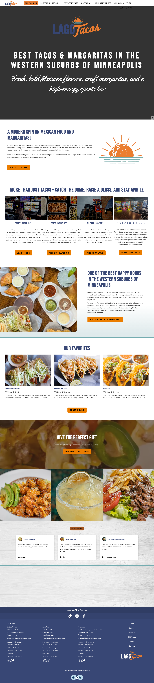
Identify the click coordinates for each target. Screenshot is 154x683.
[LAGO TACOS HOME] (11, 5)
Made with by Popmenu (44, 614)
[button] (50, 5)
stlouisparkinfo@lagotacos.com (19, 642)
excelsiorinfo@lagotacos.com (54, 642)
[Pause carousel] (152, 122)
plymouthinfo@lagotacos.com (89, 642)
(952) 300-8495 (49, 639)
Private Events (71, 5)
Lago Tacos (132, 659)
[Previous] (8, 381)
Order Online (31, 5)
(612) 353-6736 (13, 639)
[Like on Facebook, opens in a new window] (84, 620)
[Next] (145, 381)
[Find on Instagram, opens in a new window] (77, 620)
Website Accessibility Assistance (77, 674)
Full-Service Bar (103, 5)
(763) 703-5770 (84, 639)
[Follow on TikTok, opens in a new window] (70, 620)
